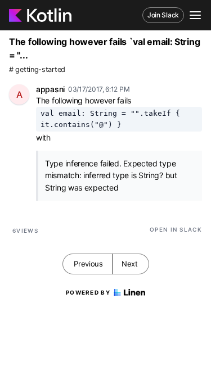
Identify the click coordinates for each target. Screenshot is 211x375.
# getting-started (37, 69)
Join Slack (163, 15)
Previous (88, 263)
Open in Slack (176, 229)
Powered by (88, 292)
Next (130, 263)
